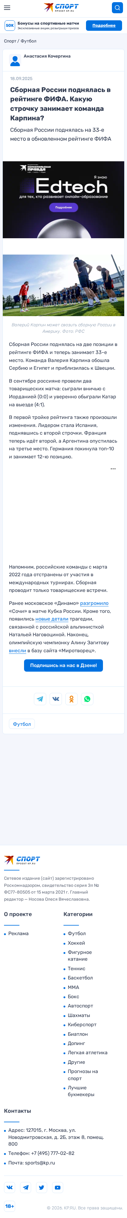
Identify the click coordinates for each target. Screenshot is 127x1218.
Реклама (18, 933)
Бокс (73, 996)
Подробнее (104, 25)
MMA (73, 987)
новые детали (51, 619)
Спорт (10, 41)
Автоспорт (80, 1006)
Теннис (76, 968)
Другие (76, 1062)
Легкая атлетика (88, 1052)
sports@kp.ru (40, 1163)
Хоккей (76, 943)
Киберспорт (82, 1024)
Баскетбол (80, 978)
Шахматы (79, 1015)
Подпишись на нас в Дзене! (63, 665)
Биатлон (78, 1034)
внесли (17, 650)
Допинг (76, 1043)
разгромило (94, 603)
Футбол (28, 41)
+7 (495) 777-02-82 (52, 1153)
